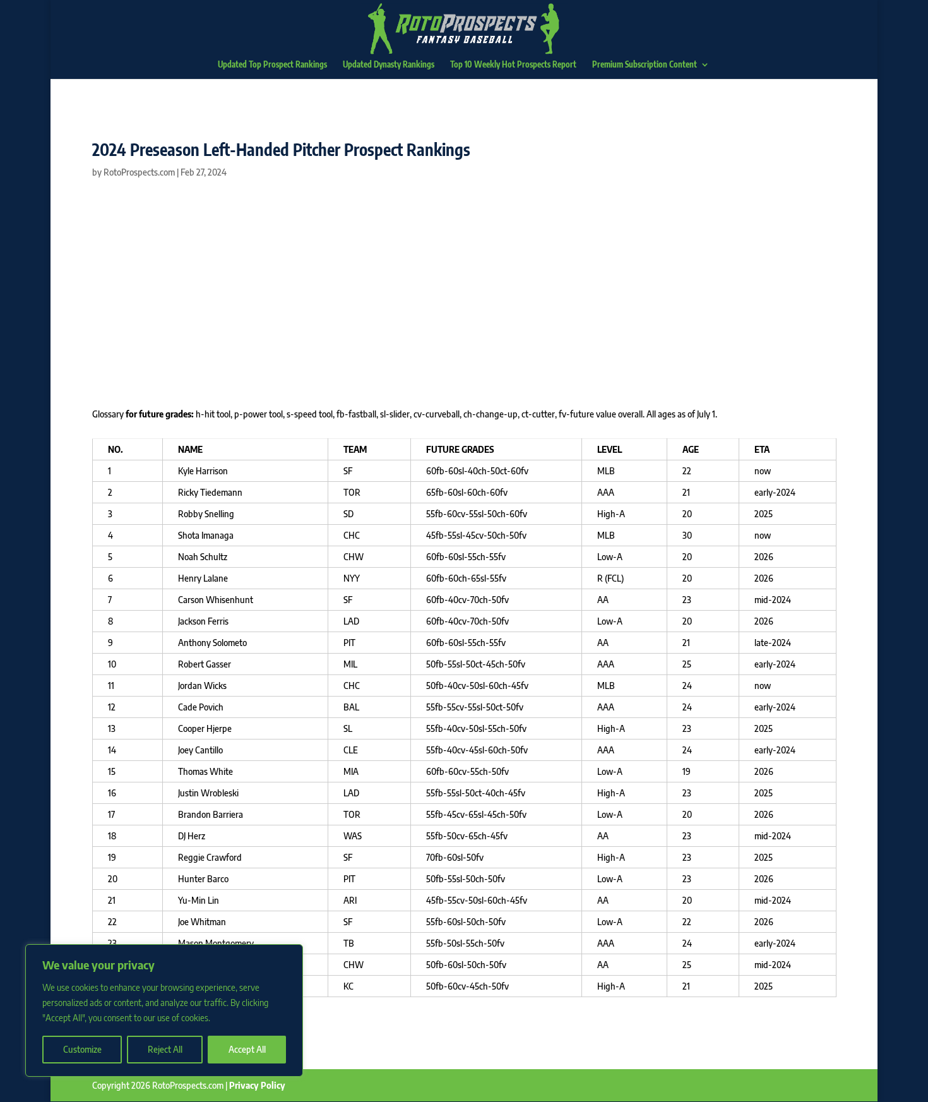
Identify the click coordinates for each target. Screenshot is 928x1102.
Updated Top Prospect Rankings (272, 64)
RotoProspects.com (139, 172)
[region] (164, 1010)
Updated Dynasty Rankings (388, 64)
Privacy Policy (257, 1085)
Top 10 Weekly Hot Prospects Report (513, 64)
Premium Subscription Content (644, 64)
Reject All (165, 1049)
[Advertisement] (464, 294)
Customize (82, 1049)
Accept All (247, 1049)
